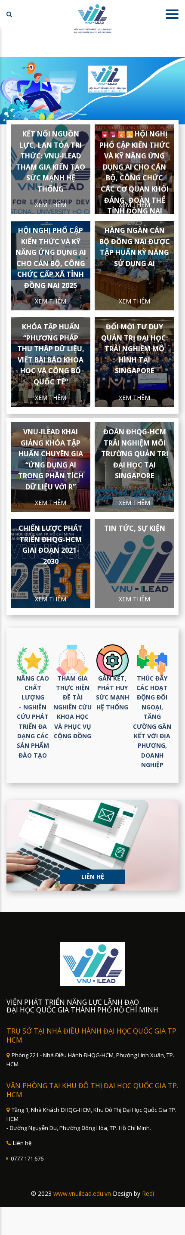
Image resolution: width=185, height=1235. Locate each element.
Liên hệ (92, 877)
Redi (148, 1193)
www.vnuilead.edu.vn (82, 1193)
